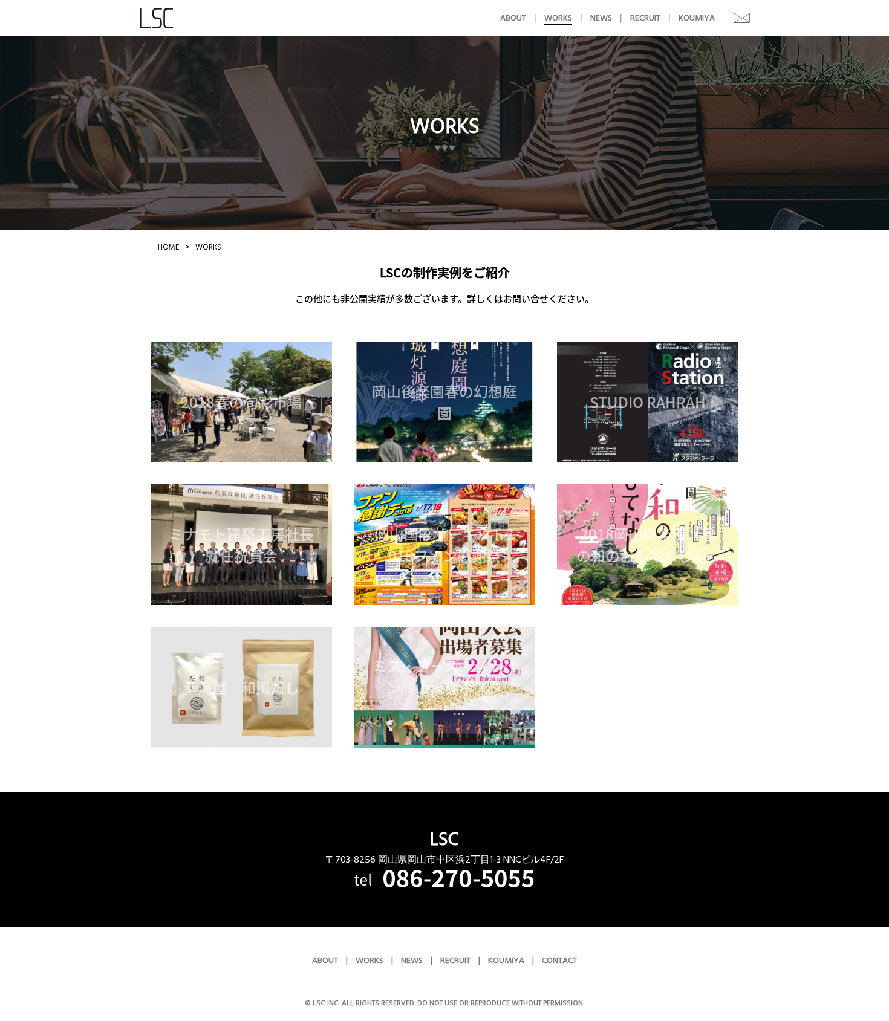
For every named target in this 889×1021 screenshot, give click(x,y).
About (513, 18)
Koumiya (697, 18)
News (601, 18)
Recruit (645, 18)
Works (558, 18)
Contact (732, 17)
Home (168, 247)
